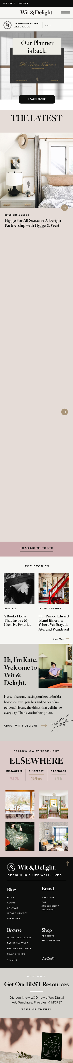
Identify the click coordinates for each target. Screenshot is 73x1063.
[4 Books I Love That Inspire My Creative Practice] (19, 588)
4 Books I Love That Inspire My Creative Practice (17, 621)
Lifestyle (10, 609)
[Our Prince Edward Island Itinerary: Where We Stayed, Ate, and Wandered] (54, 588)
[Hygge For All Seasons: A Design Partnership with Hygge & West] (36, 170)
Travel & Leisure (50, 609)
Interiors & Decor (17, 215)
